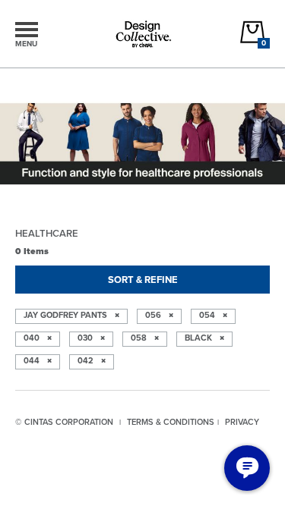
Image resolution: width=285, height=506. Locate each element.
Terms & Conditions (170, 422)
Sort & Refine (143, 279)
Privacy (242, 422)
